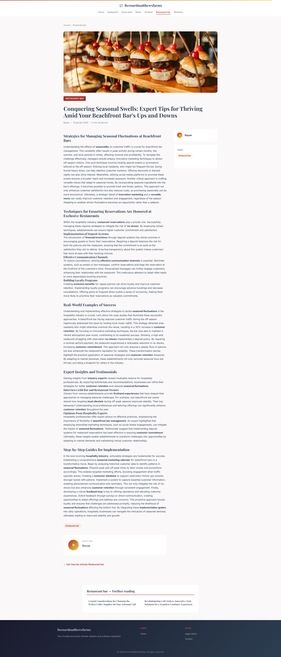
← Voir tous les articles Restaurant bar (84, 564)
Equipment (113, 12)
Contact (189, 639)
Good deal (127, 12)
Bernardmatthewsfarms (140, 5)
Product (149, 12)
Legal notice (191, 633)
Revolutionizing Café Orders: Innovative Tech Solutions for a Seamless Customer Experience (168, 603)
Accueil (67, 25)
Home (101, 12)
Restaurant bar (163, 12)
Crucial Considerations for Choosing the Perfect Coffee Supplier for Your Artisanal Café (112, 603)
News (138, 12)
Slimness (178, 12)
